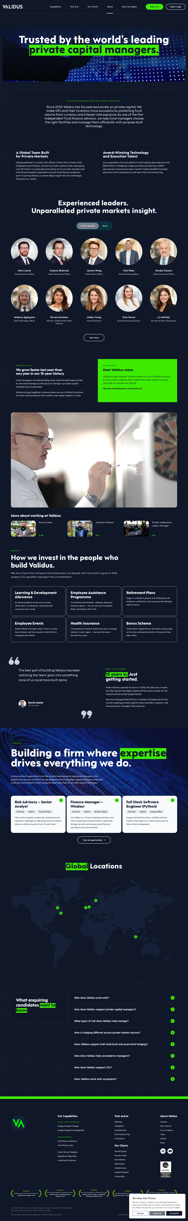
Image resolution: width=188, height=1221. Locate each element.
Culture (163, 1138)
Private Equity (120, 1151)
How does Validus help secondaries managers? (102, 1055)
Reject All (157, 1213)
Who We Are (165, 1125)
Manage (140, 1213)
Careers (163, 1121)
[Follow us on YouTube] (170, 1151)
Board (105, 226)
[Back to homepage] (13, 7)
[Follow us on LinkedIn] (163, 1151)
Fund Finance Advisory (67, 1140)
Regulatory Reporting (67, 1156)
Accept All (174, 1213)
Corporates (119, 1176)
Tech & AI (74, 6)
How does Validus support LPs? (93, 1067)
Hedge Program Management (71, 1130)
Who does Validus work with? (91, 997)
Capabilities (55, 6)
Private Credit (120, 1155)
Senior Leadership (88, 226)
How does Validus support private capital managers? (105, 1009)
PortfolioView (120, 1130)
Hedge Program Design (68, 1125)
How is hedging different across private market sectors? (107, 1032)
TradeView (119, 1125)
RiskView (118, 1121)
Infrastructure (120, 1167)
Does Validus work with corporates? (95, 1079)
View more (94, 337)
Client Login (175, 6)
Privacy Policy (46, 1210)
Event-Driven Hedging (67, 1151)
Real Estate (119, 1163)
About (110, 6)
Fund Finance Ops (65, 1145)
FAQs (162, 1142)
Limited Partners (121, 1172)
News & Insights (129, 6)
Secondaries (119, 1159)
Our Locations (166, 1130)
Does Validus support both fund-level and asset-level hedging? (111, 1044)
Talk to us (154, 6)
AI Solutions (119, 1138)
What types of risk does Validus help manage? (101, 1021)
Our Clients (93, 6)
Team (162, 1134)
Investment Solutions (67, 1160)
